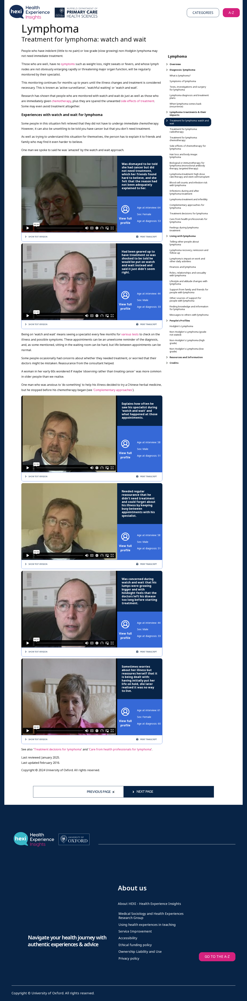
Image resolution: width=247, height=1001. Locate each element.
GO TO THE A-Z (217, 956)
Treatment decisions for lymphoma (57, 749)
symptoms (68, 64)
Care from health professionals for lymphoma (120, 749)
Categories (203, 12)
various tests (130, 334)
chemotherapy (61, 101)
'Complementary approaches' (113, 390)
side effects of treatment (137, 101)
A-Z (231, 12)
